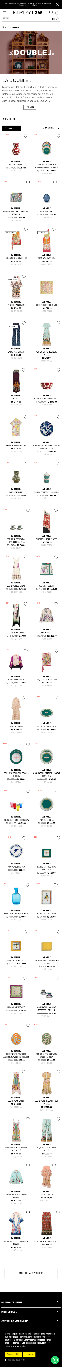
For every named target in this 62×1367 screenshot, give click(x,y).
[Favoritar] (25, 136)
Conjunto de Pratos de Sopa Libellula (16, 774)
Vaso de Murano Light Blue (16, 914)
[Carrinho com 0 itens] (57, 13)
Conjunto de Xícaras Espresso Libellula (16, 540)
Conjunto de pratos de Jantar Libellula (46, 774)
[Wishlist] (51, 13)
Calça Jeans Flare (16, 352)
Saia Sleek (16, 399)
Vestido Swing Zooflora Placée (47, 353)
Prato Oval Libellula (46, 726)
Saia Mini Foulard (47, 586)
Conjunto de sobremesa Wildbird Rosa (46, 1055)
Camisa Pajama (46, 633)
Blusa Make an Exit (16, 680)
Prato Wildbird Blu (16, 867)
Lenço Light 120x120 (16, 1007)
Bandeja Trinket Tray (46, 914)
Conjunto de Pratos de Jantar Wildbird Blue (46, 447)
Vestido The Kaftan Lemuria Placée (16, 1242)
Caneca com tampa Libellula (47, 492)
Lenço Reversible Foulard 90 (47, 305)
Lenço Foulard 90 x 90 (16, 446)
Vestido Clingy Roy (46, 258)
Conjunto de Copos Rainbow (16, 820)
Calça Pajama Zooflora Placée (47, 1149)
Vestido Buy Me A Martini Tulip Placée (16, 1149)
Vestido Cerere (16, 726)
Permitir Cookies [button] (13, 1354)
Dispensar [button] (29, 1354)
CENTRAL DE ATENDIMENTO (14, 1321)
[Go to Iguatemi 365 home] (27, 13)
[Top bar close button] (57, 4)
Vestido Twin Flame (16, 305)
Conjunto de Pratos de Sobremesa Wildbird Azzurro (16, 1055)
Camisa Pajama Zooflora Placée (16, 1196)
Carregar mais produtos (31, 1273)
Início (4, 27)
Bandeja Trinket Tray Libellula (46, 868)
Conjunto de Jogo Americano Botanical (16, 213)
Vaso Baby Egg (46, 212)
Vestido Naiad (47, 1195)
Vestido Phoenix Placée (46, 539)
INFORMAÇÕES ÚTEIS (11, 1303)
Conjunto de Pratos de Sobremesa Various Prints (46, 166)
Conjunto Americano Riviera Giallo (46, 962)
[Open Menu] (4, 13)
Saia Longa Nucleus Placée (46, 1241)
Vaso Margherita (16, 165)
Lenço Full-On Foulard (16, 258)
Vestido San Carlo (16, 633)
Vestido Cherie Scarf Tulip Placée (46, 1102)
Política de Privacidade (15, 1346)
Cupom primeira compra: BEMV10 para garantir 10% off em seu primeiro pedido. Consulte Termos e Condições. (28, 4)
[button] (15, 1360)
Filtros (11, 128)
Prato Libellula (46, 820)
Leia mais (30, 107)
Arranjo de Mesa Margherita (47, 399)
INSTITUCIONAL (9, 1312)
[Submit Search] (57, 19)
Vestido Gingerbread (16, 586)
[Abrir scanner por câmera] (53, 19)
